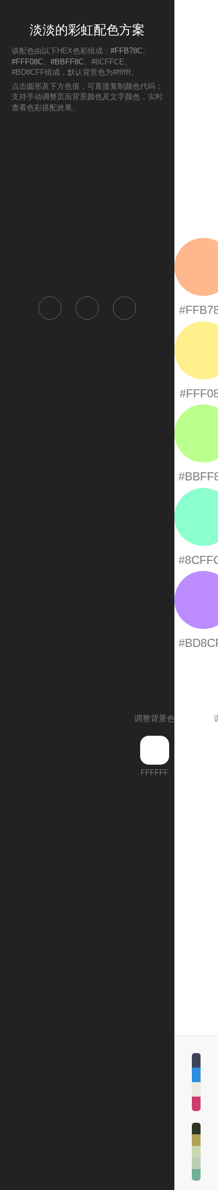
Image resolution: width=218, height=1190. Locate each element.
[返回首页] (50, 308)
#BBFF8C (67, 61)
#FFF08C (27, 61)
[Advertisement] (87, 203)
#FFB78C (126, 50)
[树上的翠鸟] (196, 1152)
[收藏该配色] (124, 308)
